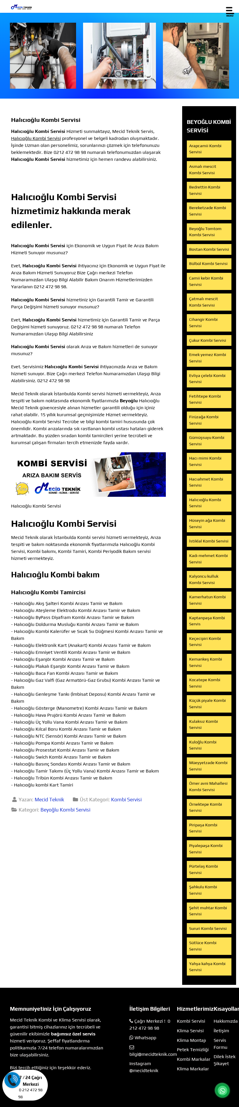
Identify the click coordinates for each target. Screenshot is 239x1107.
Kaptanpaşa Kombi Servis (207, 621)
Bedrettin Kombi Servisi (204, 190)
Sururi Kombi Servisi (208, 928)
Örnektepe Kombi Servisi (205, 807)
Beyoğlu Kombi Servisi (65, 810)
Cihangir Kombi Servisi (203, 322)
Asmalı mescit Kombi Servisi (202, 169)
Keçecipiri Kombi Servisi (205, 641)
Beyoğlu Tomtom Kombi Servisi (205, 231)
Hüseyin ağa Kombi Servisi (207, 523)
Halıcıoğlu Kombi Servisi (205, 502)
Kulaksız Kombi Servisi (203, 724)
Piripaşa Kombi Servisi (203, 828)
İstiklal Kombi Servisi (209, 541)
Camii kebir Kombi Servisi (206, 281)
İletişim (221, 1030)
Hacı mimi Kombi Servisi (205, 461)
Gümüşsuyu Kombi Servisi (206, 440)
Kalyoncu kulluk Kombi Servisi (203, 579)
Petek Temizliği (193, 1049)
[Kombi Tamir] (196, 56)
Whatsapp (145, 1037)
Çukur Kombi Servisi (207, 340)
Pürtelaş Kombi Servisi (203, 869)
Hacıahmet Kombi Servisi (206, 482)
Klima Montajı (191, 1040)
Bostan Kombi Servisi (209, 249)
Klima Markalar (193, 1069)
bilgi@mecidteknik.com (153, 1054)
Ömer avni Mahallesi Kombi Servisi (208, 786)
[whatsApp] (222, 1090)
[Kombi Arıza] (43, 56)
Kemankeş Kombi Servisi (205, 662)
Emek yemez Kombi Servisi (207, 357)
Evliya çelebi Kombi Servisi (207, 378)
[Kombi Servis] (119, 56)
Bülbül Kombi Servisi (208, 263)
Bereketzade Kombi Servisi (207, 210)
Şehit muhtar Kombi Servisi (208, 910)
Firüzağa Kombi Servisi (204, 420)
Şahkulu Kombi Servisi (203, 890)
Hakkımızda (226, 1021)
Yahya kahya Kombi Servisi (207, 966)
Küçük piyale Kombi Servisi (207, 703)
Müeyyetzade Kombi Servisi (208, 765)
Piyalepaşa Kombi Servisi (206, 848)
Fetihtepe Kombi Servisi (205, 399)
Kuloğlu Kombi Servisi (203, 745)
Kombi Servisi (126, 799)
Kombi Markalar (193, 1059)
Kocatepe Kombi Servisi (204, 682)
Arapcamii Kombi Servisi (205, 148)
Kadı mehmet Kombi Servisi (208, 558)
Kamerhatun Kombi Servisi (207, 600)
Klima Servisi (190, 1030)
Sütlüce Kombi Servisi (203, 945)
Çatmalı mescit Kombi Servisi (203, 301)
